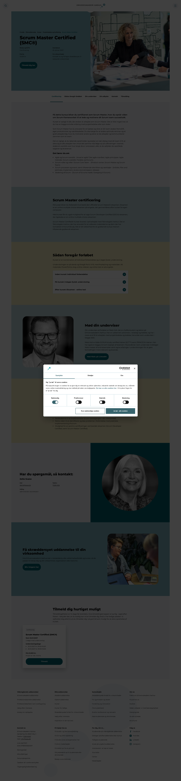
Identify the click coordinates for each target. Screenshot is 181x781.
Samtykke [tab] (59, 375)
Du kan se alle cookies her (106, 388)
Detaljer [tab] (90, 375)
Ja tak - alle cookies (120, 411)
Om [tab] (122, 375)
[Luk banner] (134, 368)
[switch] (79, 402)
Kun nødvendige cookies (90, 411)
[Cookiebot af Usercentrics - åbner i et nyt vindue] (121, 368)
